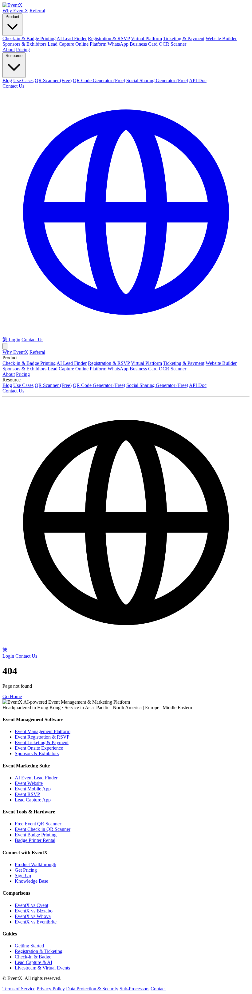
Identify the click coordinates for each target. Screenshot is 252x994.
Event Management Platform (42, 731)
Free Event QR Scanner (38, 823)
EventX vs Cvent (31, 905)
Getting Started (29, 945)
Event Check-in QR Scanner (42, 829)
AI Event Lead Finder (36, 777)
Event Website (29, 783)
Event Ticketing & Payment (42, 742)
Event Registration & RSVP (42, 737)
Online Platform (90, 44)
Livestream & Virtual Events (42, 967)
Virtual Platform (146, 38)
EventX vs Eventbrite (36, 921)
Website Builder (221, 38)
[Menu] (4, 346)
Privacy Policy (51, 988)
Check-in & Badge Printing (29, 38)
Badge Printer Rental (35, 840)
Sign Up (23, 875)
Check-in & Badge (33, 956)
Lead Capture (61, 44)
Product (12, 16)
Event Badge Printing (36, 834)
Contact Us (13, 86)
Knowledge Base (31, 881)
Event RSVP (27, 794)
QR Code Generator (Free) (99, 80)
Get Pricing (26, 870)
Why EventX (15, 10)
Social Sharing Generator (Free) (157, 80)
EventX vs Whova (33, 916)
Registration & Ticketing (38, 951)
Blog (7, 80)
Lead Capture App (33, 799)
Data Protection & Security (92, 988)
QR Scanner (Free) (53, 80)
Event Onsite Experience (39, 748)
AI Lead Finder (72, 38)
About (8, 49)
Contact (158, 988)
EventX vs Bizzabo (34, 910)
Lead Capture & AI (33, 962)
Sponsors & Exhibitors (24, 44)
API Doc (198, 80)
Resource (14, 55)
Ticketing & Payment (183, 38)
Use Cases (23, 80)
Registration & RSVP (109, 38)
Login (14, 339)
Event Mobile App (33, 788)
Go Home (12, 696)
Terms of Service (18, 988)
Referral (37, 10)
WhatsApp (118, 44)
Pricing (23, 49)
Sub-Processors (134, 988)
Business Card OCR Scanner (158, 44)
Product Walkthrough (35, 864)
